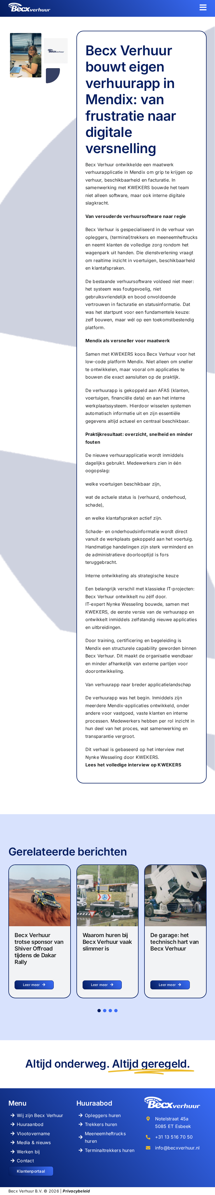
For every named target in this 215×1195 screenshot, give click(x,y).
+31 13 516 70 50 (174, 1137)
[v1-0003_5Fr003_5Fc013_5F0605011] (107, 867)
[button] (99, 1010)
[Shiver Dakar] (39, 867)
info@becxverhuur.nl (177, 1148)
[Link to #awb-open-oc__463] (203, 7)
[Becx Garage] (175, 867)
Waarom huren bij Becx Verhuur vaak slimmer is (107, 942)
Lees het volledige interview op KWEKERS (133, 765)
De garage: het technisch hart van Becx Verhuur (174, 942)
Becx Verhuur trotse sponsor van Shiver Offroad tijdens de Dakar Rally (39, 948)
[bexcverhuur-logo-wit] (29, 5)
